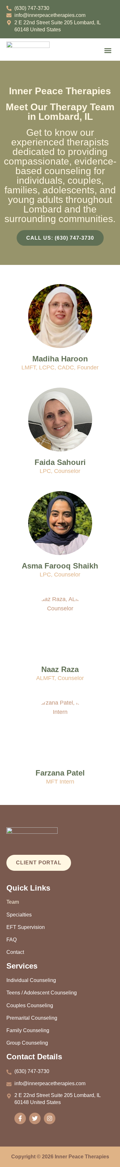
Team (12, 902)
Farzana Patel (60, 773)
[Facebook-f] (20, 1118)
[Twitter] (35, 1118)
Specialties (19, 914)
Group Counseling (27, 1043)
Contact (15, 952)
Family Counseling (27, 1030)
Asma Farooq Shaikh (60, 565)
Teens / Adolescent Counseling (41, 992)
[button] (108, 50)
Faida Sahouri (60, 462)
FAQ (11, 939)
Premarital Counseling (31, 1018)
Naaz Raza (60, 669)
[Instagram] (49, 1118)
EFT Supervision (25, 927)
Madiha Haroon (60, 358)
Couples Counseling (29, 1005)
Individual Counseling (31, 980)
